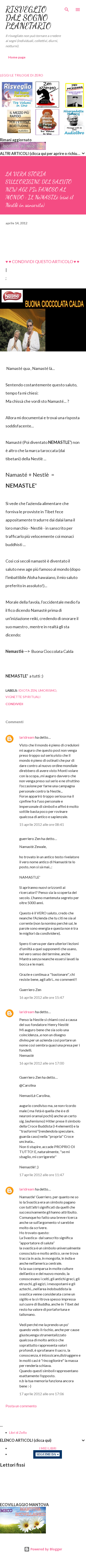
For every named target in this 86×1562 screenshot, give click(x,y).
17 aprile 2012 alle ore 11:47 (41, 1174)
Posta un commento (21, 1406)
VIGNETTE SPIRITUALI (23, 697)
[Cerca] (66, 8)
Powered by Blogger (46, 1549)
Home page (16, 57)
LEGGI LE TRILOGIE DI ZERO (21, 75)
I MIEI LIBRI (47, 1448)
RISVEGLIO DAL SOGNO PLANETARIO (28, 18)
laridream (26, 737)
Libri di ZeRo (18, 1432)
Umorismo (47, 690)
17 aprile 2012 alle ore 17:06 (41, 1394)
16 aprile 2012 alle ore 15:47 (41, 997)
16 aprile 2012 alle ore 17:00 (41, 1063)
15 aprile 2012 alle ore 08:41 (41, 824)
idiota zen (27, 690)
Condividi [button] (14, 704)
